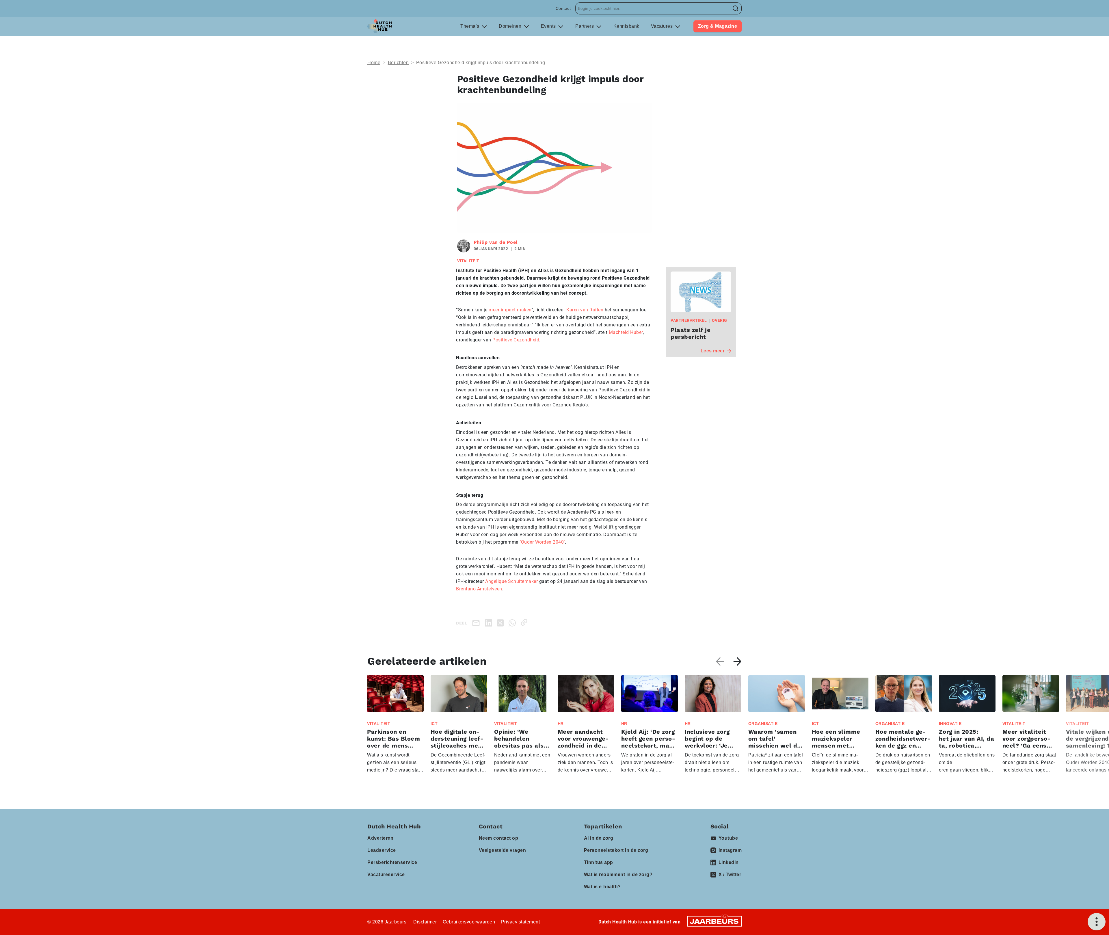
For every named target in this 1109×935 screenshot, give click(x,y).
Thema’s (470, 26)
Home (373, 62)
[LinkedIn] (489, 622)
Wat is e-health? (602, 886)
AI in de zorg (598, 838)
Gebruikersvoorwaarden (469, 921)
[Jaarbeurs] (714, 921)
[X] (501, 622)
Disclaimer (425, 921)
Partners (585, 26)
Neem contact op (498, 838)
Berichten (398, 62)
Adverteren (380, 838)
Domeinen (511, 26)
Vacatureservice (386, 874)
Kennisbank (626, 26)
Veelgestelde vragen (502, 850)
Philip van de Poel (496, 242)
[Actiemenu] (1097, 921)
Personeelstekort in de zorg (616, 850)
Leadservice (381, 850)
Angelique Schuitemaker (511, 581)
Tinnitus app (598, 862)
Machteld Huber (626, 332)
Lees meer (713, 350)
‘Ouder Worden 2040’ (542, 542)
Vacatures (662, 26)
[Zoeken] (736, 8)
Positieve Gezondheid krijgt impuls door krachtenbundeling (480, 62)
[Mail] (477, 622)
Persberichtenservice (392, 862)
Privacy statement (520, 921)
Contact (563, 8)
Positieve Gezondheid (515, 340)
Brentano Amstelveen (479, 589)
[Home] (379, 26)
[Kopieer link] (525, 622)
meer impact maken (510, 310)
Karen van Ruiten (584, 310)
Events (549, 26)
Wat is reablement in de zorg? (618, 874)
